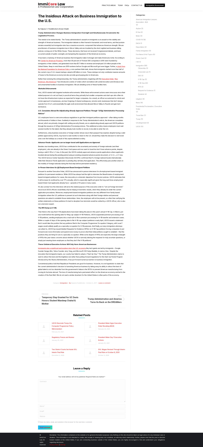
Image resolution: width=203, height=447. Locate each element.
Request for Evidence (145, 90)
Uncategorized (141, 123)
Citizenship (142, 68)
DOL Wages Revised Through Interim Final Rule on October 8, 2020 (111, 350)
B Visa (138, 32)
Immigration (64, 283)
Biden (138, 36)
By (77, 283)
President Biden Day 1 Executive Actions (109, 338)
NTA (139, 87)
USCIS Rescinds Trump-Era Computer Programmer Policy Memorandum (62, 326)
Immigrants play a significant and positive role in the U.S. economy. (62, 248)
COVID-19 (139, 39)
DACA (138, 43)
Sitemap (62, 445)
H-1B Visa (141, 83)
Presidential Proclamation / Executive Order (149, 107)
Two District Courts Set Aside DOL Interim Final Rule (64, 350)
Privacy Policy (54, 445)
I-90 (137, 62)
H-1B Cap (141, 79)
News (138, 103)
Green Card (140, 58)
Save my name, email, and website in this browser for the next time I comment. (66, 422)
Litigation (139, 99)
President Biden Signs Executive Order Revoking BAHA (110, 324)
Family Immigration (142, 51)
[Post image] (44, 326)
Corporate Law (143, 72)
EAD (139, 76)
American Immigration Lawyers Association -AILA (146, 21)
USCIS (138, 126)
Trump (138, 119)
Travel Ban (139, 115)
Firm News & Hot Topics (144, 54)
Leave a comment (104, 283)
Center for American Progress (52, 61)
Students (141, 94)
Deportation (140, 47)
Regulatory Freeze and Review (63, 337)
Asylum (138, 28)
